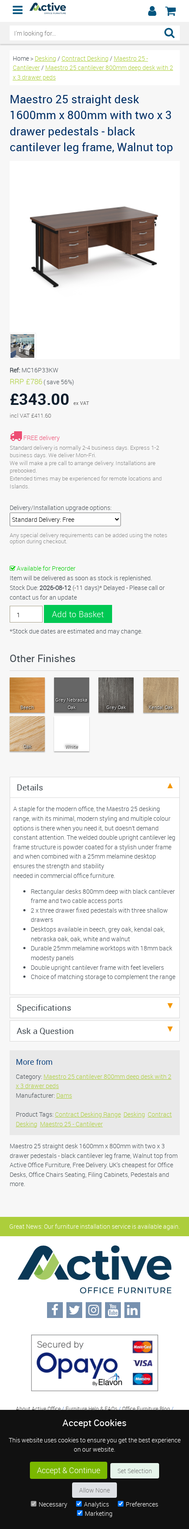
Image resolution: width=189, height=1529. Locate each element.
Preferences (142, 1504)
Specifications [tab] (44, 1007)
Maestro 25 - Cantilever (71, 1124)
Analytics (96, 1504)
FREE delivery (41, 437)
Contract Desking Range (88, 1114)
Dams (64, 1095)
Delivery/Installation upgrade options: (61, 507)
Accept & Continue (68, 1470)
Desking (45, 58)
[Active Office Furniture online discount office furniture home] (47, 11)
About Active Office (38, 1408)
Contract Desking (85, 58)
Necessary (53, 1504)
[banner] (94, 11)
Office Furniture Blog (146, 1408)
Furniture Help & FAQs (91, 1408)
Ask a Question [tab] (45, 1030)
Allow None (94, 1490)
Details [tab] (30, 787)
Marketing (99, 1513)
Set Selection (134, 1471)
